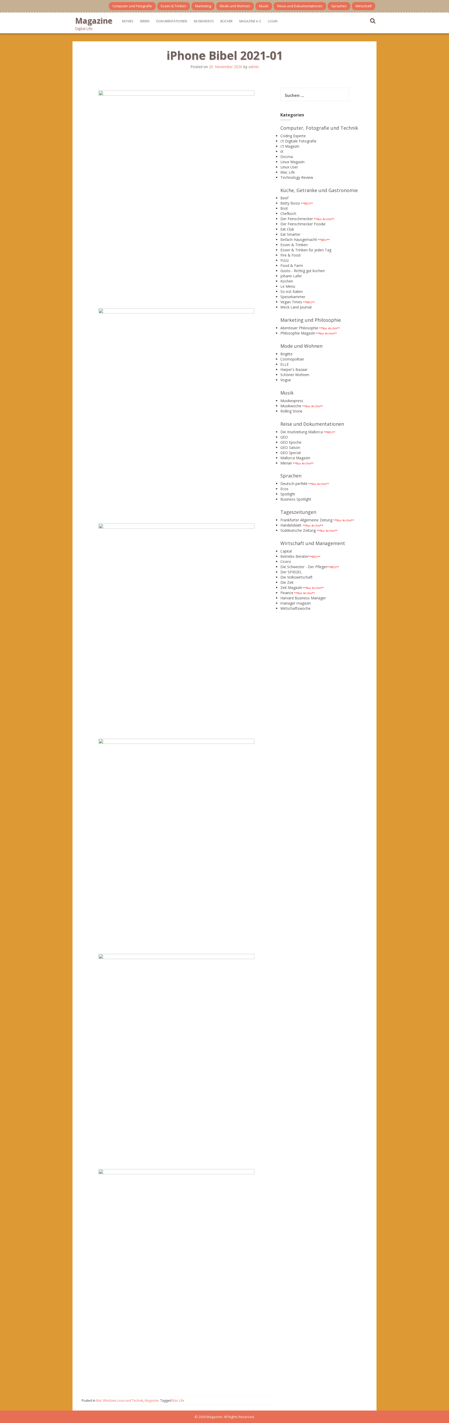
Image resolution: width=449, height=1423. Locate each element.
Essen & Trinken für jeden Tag (305, 249)
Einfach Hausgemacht (298, 239)
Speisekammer (292, 296)
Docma (286, 156)
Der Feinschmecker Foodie (303, 223)
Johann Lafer (291, 275)
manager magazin (295, 603)
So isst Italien (291, 291)
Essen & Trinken (173, 6)
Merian (286, 463)
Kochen (286, 281)
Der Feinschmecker (296, 218)
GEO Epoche (290, 442)
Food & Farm (291, 265)
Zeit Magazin (291, 587)
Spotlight (287, 493)
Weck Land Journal (296, 307)
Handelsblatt (290, 525)
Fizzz (284, 260)
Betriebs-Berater (294, 556)
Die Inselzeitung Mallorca (301, 431)
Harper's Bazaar (293, 369)
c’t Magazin (289, 146)
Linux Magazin (292, 161)
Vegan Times (291, 301)
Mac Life (178, 1400)
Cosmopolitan (292, 359)
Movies (127, 21)
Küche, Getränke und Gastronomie (319, 190)
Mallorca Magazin (295, 457)
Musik (263, 6)
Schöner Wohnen (294, 374)
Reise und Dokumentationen (299, 6)
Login (273, 21)
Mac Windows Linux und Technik (119, 1400)
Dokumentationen (171, 21)
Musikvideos (204, 21)
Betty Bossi (290, 203)
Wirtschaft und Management (312, 543)
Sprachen (339, 6)
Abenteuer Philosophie (299, 327)
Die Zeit (287, 582)
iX (281, 151)
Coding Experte (293, 135)
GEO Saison (290, 447)
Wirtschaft (363, 6)
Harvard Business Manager (303, 597)
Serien (144, 21)
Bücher (226, 21)
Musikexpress (291, 400)
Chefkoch (288, 213)
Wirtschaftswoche (295, 608)
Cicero (285, 561)
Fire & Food (290, 255)
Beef (284, 197)
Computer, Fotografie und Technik (319, 128)
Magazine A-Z (250, 21)
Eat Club (287, 229)
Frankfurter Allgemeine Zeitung (306, 519)
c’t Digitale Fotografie (298, 141)
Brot (284, 208)
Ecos (284, 488)
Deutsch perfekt (293, 483)
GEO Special (290, 452)
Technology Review (296, 177)
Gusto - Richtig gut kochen (302, 270)
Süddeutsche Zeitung (298, 530)
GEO (284, 437)
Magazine (93, 20)
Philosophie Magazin (297, 333)
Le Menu (287, 286)
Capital (286, 551)
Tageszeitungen (298, 512)
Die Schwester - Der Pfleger (303, 566)
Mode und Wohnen (235, 6)
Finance (286, 592)
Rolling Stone (291, 411)
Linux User (289, 167)
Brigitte (286, 353)
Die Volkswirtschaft (296, 577)
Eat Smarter (290, 234)
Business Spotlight (295, 499)
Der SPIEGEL (291, 571)
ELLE (284, 364)
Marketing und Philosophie (310, 320)
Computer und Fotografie (132, 6)
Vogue (285, 379)
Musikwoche (290, 405)
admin (253, 66)
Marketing (203, 6)
